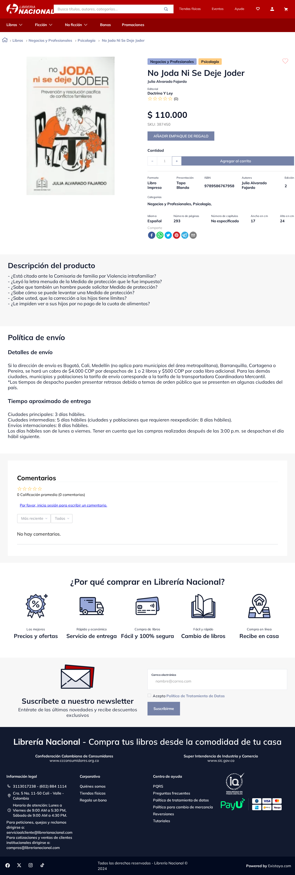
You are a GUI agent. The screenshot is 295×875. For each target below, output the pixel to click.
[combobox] (114, 9)
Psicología (86, 40)
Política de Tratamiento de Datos (195, 696)
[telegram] (185, 235)
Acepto (188, 696)
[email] (193, 235)
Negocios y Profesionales (50, 40)
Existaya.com (279, 865)
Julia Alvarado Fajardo (167, 81)
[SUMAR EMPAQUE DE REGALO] (181, 136)
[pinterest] (176, 235)
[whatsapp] (160, 235)
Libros (17, 40)
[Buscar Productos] (167, 9)
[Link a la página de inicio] (5, 41)
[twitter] (168, 235)
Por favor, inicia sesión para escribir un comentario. (63, 505)
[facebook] (151, 235)
